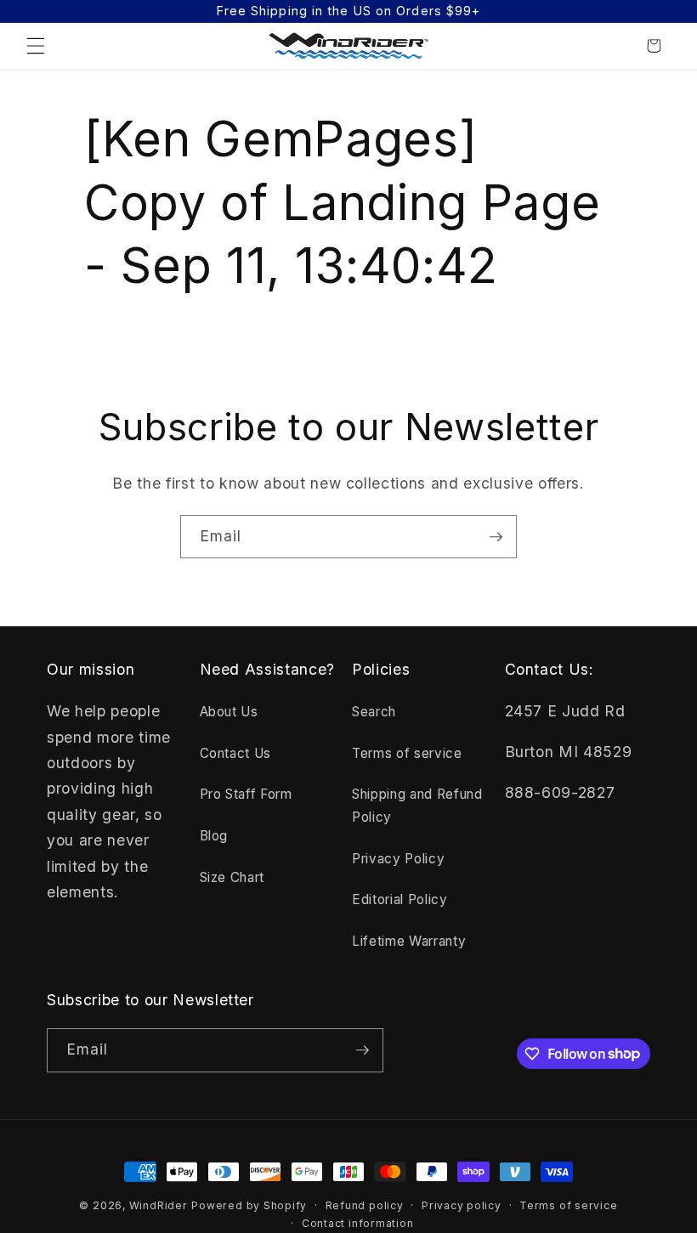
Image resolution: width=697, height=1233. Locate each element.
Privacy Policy (398, 859)
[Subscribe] (495, 537)
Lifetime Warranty (409, 941)
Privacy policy (462, 1205)
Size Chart (232, 877)
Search (374, 712)
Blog (214, 836)
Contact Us (236, 753)
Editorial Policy (400, 899)
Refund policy (365, 1205)
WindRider (158, 1205)
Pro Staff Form (246, 794)
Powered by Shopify (249, 1205)
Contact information (358, 1223)
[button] (36, 46)
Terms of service (407, 753)
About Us (229, 712)
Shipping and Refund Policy (417, 805)
